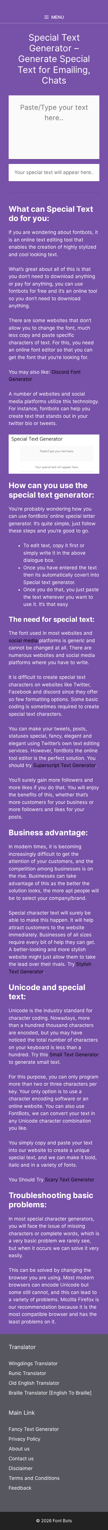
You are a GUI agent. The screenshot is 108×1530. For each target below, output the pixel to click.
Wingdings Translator (33, 1363)
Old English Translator (34, 1383)
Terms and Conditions (34, 1478)
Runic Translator (27, 1373)
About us (19, 1449)
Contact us (21, 1458)
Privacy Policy (24, 1439)
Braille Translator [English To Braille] (50, 1393)
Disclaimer (21, 1468)
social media (23, 640)
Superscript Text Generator (64, 765)
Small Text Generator (74, 1054)
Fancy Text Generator (34, 1429)
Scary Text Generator (69, 1180)
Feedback (20, 1488)
